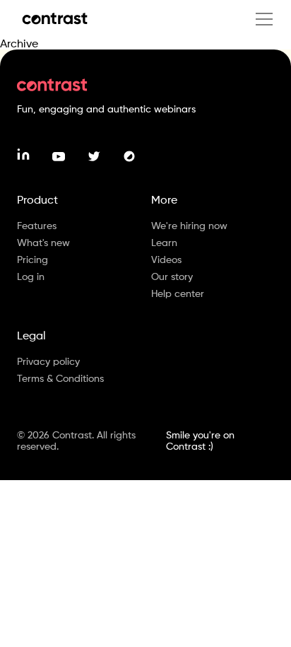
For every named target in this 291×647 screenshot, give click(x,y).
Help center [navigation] (177, 293)
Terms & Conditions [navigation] (60, 378)
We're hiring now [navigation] (189, 225)
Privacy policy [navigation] (48, 361)
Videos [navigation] (166, 259)
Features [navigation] (37, 225)
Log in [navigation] (30, 276)
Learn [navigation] (164, 242)
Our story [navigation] (172, 276)
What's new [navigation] (43, 242)
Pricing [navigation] (32, 259)
